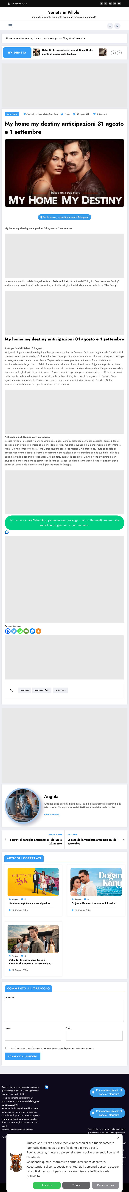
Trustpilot (6, 1137)
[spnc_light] (117, 26)
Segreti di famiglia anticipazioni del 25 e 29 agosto (36, 842)
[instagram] (114, 3)
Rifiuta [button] (76, 1185)
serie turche (12, 114)
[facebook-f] (101, 3)
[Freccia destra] (119, 53)
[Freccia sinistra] (113, 53)
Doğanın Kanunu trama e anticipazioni (94, 903)
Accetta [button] (47, 1185)
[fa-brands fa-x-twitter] (105, 3)
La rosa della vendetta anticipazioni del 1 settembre (93, 842)
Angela (67, 114)
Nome (8, 1028)
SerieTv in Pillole (63, 12)
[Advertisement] (64, 85)
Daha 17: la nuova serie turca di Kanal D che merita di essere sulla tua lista (57, 52)
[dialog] (64, 1163)
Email (68, 1028)
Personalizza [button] (105, 1185)
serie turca (53, 114)
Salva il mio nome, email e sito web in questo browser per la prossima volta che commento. (52, 1048)
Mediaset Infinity (60, 281)
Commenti (9, 997)
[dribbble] (110, 3)
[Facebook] (8, 631)
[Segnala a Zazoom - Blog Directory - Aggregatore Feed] (64, 576)
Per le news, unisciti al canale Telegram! (66, 217)
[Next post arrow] (123, 839)
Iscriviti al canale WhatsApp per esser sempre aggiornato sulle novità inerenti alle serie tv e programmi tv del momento (64, 523)
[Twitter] (14, 631)
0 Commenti (102, 114)
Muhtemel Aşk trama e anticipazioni (29, 903)
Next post (72, 834)
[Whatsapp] (20, 631)
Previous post (55, 834)
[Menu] (10, 26)
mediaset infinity (41, 114)
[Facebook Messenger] (32, 631)
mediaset (30, 114)
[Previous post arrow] (5, 839)
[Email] (26, 631)
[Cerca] (110, 26)
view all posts (51, 814)
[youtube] (119, 3)
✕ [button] (118, 1137)
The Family (110, 285)
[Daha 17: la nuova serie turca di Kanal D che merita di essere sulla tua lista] (33, 938)
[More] (38, 631)
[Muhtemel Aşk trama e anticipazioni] (33, 881)
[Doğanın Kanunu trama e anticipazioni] (96, 881)
